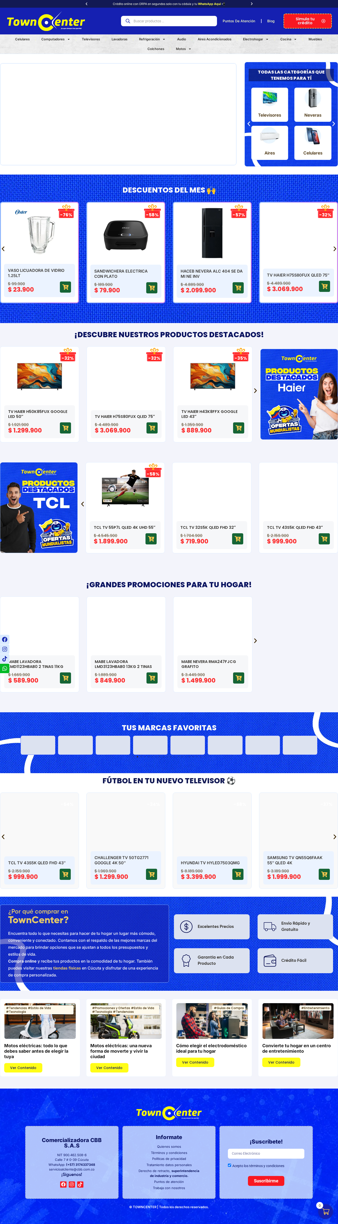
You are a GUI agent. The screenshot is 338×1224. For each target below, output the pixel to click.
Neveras (312, 115)
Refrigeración (149, 39)
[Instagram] (4, 649)
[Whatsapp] (4, 668)
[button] (86, 4)
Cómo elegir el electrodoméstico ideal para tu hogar (211, 1048)
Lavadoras (119, 39)
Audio (181, 39)
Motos (181, 49)
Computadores (53, 39)
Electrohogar (253, 39)
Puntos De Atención (239, 21)
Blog (271, 21)
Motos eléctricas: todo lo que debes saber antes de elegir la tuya (36, 1051)
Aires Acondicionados (214, 39)
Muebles (315, 39)
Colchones (155, 49)
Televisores (91, 39)
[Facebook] (4, 639)
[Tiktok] (4, 658)
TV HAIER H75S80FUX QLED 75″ (212, 275)
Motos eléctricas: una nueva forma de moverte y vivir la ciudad (121, 1051)
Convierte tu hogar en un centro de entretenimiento (296, 1048)
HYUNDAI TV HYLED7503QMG (124, 862)
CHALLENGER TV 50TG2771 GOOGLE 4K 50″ (294, 274)
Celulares (22, 39)
